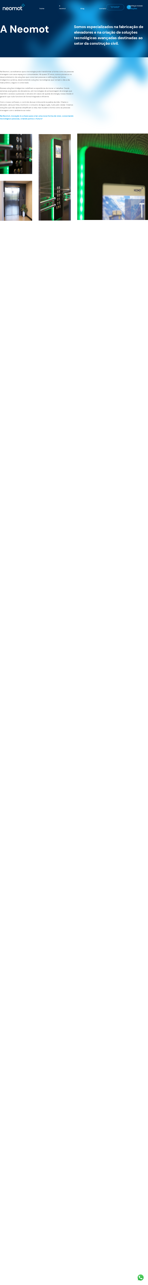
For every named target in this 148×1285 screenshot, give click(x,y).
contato (102, 8)
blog (82, 8)
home (42, 8)
